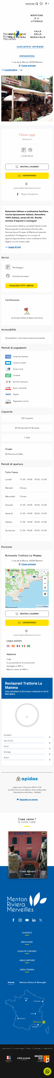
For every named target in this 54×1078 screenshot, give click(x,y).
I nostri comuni (6, 1048)
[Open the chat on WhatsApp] (48, 1072)
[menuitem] (36, 18)
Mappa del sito (48, 1048)
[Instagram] (20, 920)
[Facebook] (13, 920)
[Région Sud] (42, 1059)
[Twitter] (40, 920)
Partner (29, 1048)
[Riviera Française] (9, 1059)
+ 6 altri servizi (27, 155)
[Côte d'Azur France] (24, 1059)
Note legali (37, 1048)
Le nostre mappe (19, 1048)
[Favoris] (41, 4)
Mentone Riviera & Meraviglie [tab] (33, 982)
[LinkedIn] (33, 920)
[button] (37, 4)
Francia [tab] (11, 982)
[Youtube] (27, 920)
